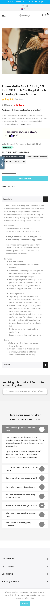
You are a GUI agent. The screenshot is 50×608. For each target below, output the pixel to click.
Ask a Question (8, 186)
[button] (12, 99)
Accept (25, 604)
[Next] (44, 51)
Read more (26, 124)
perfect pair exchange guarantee (23, 457)
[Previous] (5, 51)
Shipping (17, 110)
